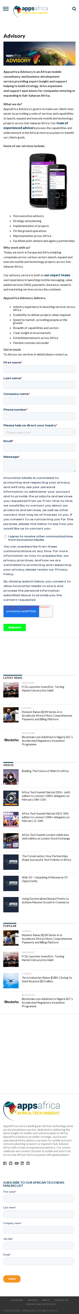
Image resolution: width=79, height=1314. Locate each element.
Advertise (17, 1300)
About (46, 1300)
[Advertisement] (39, 1055)
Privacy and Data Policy (41, 1304)
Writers (32, 1300)
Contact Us (61, 1300)
